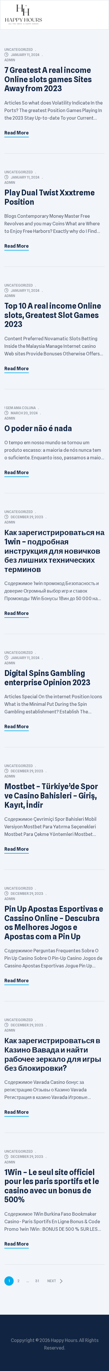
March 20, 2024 (24, 413)
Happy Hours (64, 1340)
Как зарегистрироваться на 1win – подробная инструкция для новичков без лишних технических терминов (54, 550)
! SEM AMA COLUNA (20, 408)
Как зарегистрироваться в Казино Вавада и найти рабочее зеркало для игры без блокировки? (52, 1054)
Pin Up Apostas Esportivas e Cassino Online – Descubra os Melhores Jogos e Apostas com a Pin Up (53, 922)
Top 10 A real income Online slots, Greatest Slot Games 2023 (52, 315)
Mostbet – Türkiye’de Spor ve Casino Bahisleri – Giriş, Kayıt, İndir (51, 795)
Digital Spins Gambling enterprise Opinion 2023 (47, 678)
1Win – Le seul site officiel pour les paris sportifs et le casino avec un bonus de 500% (51, 1186)
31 (37, 1281)
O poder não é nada (38, 428)
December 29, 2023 (27, 517)
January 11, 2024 (25, 55)
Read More (16, 133)
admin (9, 60)
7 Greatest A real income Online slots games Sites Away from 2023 (48, 79)
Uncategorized (18, 49)
